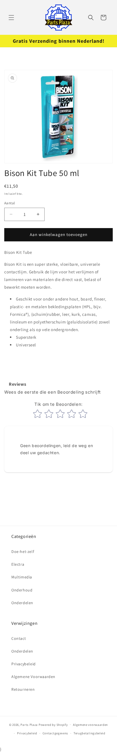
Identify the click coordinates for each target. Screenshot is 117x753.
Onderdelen (22, 602)
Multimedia (21, 577)
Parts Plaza (29, 724)
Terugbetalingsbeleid (89, 733)
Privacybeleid (23, 663)
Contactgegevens (55, 733)
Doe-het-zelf (22, 551)
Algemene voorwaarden (90, 725)
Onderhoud (21, 590)
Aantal (9, 203)
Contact (18, 638)
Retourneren (23, 689)
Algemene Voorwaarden (33, 676)
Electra (17, 564)
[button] (11, 17)
